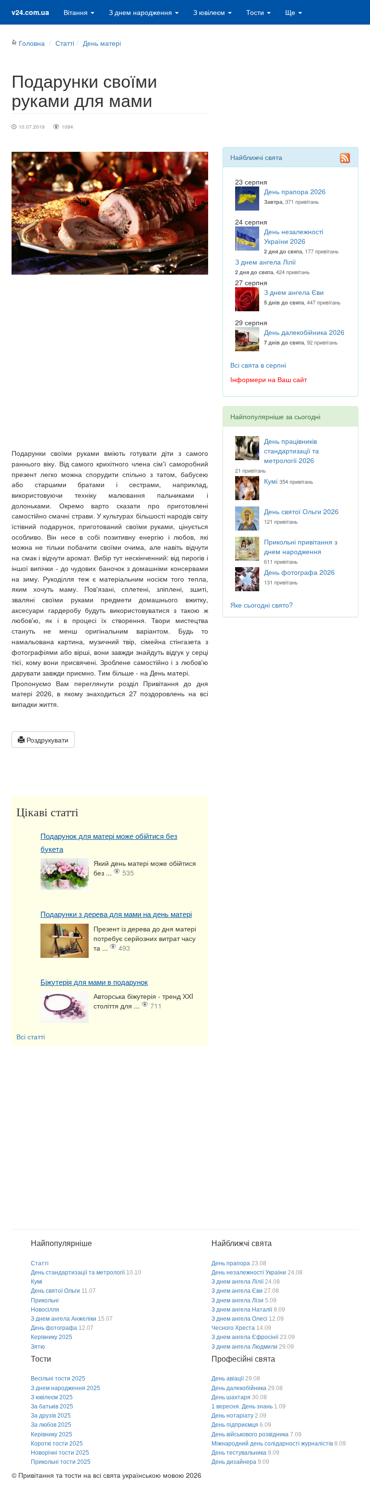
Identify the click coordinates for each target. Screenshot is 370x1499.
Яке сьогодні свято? (261, 605)
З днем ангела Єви (294, 292)
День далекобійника (238, 1388)
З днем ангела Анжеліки (63, 1318)
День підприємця (234, 1424)
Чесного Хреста (233, 1328)
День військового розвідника (250, 1434)
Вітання (77, 12)
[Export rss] (345, 158)
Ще (291, 12)
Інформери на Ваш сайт (268, 379)
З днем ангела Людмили (244, 1346)
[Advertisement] (110, 361)
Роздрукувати (46, 739)
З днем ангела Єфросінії (244, 1337)
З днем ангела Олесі (239, 1318)
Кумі (271, 481)
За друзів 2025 (51, 1415)
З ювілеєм (210, 12)
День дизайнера (233, 1462)
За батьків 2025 (52, 1406)
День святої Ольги (55, 1290)
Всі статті (30, 1036)
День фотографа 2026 (299, 572)
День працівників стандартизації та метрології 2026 (291, 450)
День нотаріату (232, 1415)
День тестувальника (238, 1452)
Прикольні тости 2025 (61, 1462)
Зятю (38, 1346)
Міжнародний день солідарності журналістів (272, 1443)
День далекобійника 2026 (304, 332)
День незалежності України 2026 (293, 236)
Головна (32, 43)
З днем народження (141, 12)
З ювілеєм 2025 (52, 1397)
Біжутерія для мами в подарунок (94, 982)
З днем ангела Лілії (265, 261)
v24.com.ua (30, 12)
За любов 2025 (51, 1424)
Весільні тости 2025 (58, 1378)
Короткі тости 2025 (57, 1443)
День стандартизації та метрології (78, 1272)
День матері (102, 43)
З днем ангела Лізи (237, 1300)
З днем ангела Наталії (241, 1309)
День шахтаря (231, 1397)
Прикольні (45, 1300)
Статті (64, 43)
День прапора (230, 1263)
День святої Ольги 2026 (301, 511)
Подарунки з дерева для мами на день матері (116, 914)
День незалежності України (248, 1272)
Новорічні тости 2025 (60, 1452)
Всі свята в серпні (258, 365)
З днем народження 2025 (65, 1388)
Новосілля (45, 1309)
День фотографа (54, 1328)
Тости (256, 12)
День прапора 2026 (295, 191)
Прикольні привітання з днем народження (300, 546)
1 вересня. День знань (242, 1406)
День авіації (227, 1378)
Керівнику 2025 (51, 1337)
